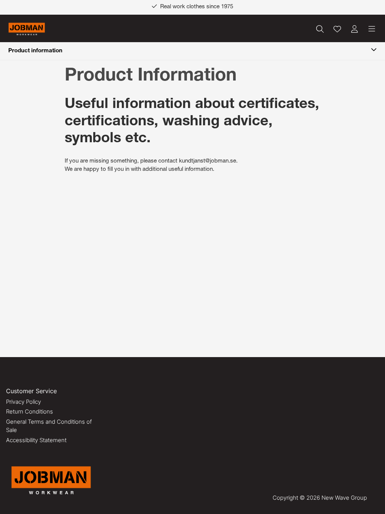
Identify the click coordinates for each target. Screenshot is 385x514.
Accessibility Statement (36, 440)
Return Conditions (29, 411)
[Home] (26, 29)
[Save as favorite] (337, 29)
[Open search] (320, 29)
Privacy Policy (23, 401)
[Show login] (354, 29)
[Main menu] (372, 29)
